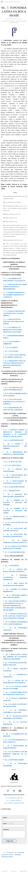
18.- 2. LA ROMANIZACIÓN (14, 440)
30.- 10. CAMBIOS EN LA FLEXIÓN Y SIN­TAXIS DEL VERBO (15, 511)
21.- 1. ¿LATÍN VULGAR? (13, 461)
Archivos (14, 871)
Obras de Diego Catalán (12, 1)
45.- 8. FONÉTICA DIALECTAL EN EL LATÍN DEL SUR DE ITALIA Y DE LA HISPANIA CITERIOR (15, 616)
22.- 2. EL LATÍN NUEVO (13, 465)
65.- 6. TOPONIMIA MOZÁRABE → (19, 853)
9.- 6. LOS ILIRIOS (11, 347)
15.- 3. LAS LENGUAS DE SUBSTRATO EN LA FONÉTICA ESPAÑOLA (14, 402)
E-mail (8, 823)
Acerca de (5, 871)
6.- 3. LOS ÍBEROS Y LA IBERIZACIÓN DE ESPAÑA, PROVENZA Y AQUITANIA (12, 330)
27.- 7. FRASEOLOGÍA (12, 490)
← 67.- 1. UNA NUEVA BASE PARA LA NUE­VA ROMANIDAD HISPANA (7, 854)
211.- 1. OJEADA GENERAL (14, 800)
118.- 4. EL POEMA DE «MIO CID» (14, 798)
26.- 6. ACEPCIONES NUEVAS (15, 487)
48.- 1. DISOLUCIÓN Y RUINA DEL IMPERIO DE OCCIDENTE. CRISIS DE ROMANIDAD (15, 657)
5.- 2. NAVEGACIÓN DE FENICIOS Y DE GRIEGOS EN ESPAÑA (13, 321)
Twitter (14, 790)
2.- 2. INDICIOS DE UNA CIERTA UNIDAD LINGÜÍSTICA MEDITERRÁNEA (15, 287)
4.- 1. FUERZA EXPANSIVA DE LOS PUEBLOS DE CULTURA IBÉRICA (14, 313)
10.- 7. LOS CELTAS (11, 351)
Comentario (6, 829)
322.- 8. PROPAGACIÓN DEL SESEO (14, 803)
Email (20, 790)
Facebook (8, 790)
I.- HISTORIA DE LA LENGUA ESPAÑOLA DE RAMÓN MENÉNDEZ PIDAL (14, 21)
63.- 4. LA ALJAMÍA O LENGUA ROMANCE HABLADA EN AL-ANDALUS (15, 754)
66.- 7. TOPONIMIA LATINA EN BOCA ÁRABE (14, 11)
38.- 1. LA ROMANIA (12, 565)
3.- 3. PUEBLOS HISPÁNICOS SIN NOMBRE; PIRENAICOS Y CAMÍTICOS (14, 295)
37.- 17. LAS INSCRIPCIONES (15, 552)
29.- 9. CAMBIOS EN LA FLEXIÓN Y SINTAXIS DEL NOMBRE (15, 502)
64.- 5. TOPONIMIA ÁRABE (14, 760)
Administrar (23, 871)
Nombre (5, 817)
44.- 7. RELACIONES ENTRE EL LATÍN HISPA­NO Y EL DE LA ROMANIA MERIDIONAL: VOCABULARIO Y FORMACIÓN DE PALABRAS (15, 605)
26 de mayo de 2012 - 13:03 (14, 18)
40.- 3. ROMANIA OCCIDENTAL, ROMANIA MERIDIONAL (15, 577)
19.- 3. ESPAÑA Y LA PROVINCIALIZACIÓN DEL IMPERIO (15, 446)
